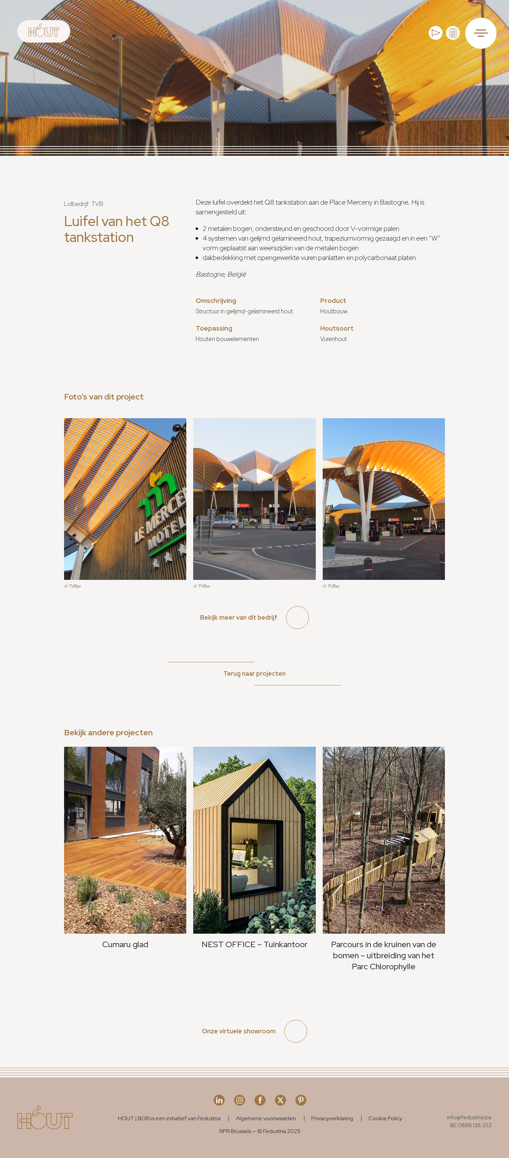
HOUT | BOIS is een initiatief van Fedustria (169, 1118)
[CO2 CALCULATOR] (453, 33)
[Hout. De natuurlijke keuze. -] (43, 31)
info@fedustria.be (469, 1117)
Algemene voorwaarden (266, 1118)
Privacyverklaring (332, 1118)
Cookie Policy (385, 1118)
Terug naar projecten (254, 673)
